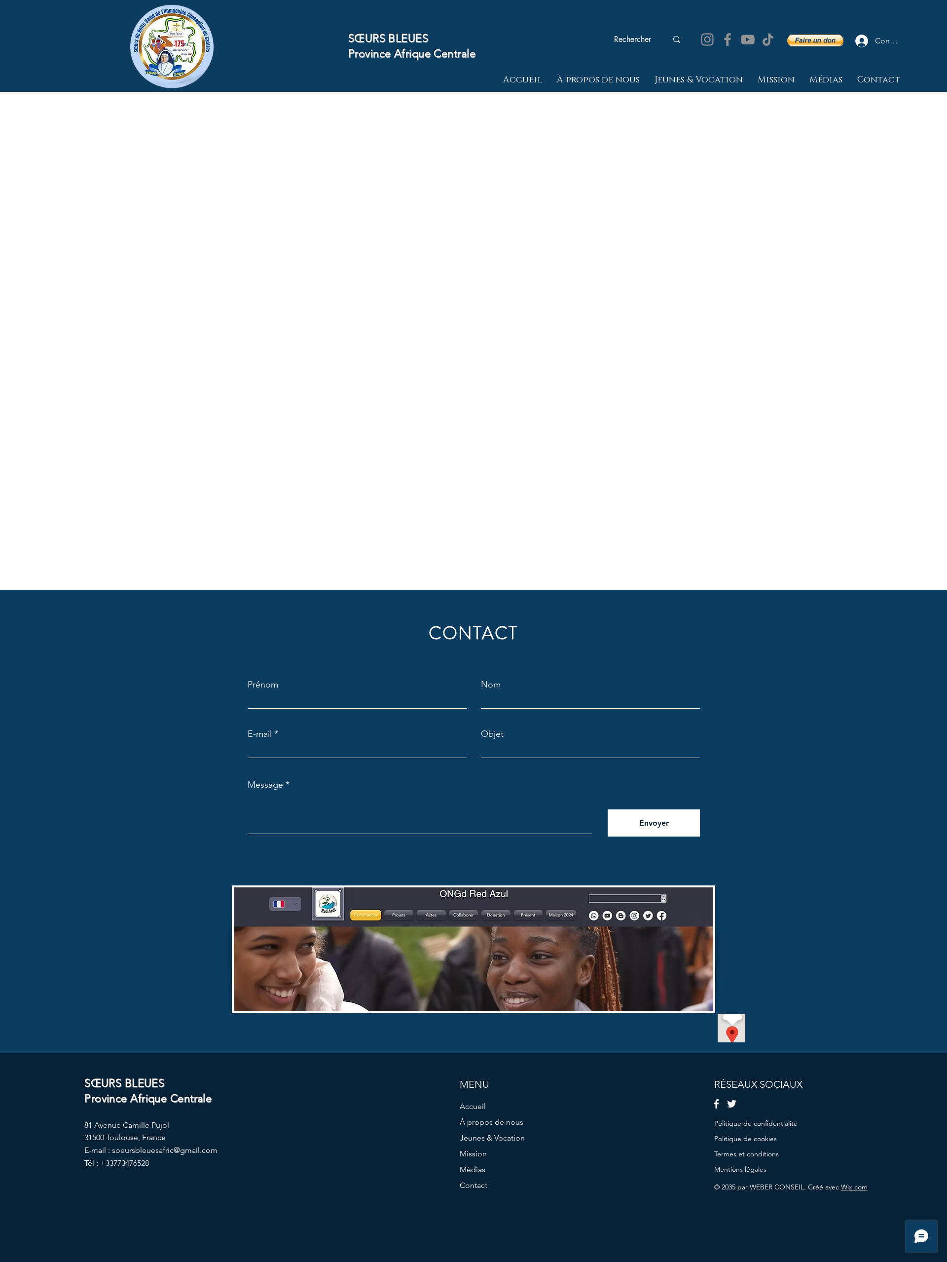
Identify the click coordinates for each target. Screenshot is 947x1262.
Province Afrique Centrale (411, 53)
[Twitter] (732, 1104)
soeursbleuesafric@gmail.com (165, 1150)
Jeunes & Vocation (492, 1138)
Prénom (263, 684)
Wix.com (854, 1187)
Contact (473, 1185)
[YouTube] (747, 39)
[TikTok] (768, 39)
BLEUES (406, 38)
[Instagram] (707, 39)
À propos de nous (491, 1122)
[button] (815, 40)
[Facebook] (727, 39)
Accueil (473, 1106)
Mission (473, 1153)
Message (265, 784)
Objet (492, 733)
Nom (491, 684)
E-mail (260, 733)
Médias (472, 1169)
